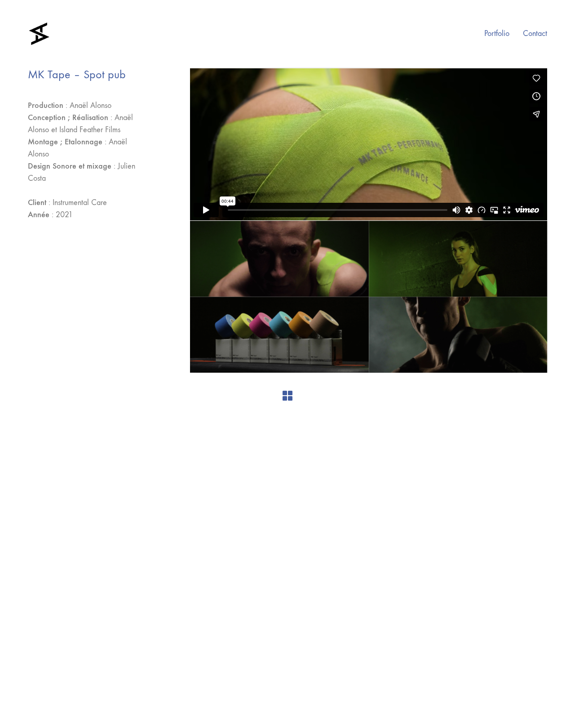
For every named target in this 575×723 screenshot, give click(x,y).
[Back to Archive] (287, 396)
